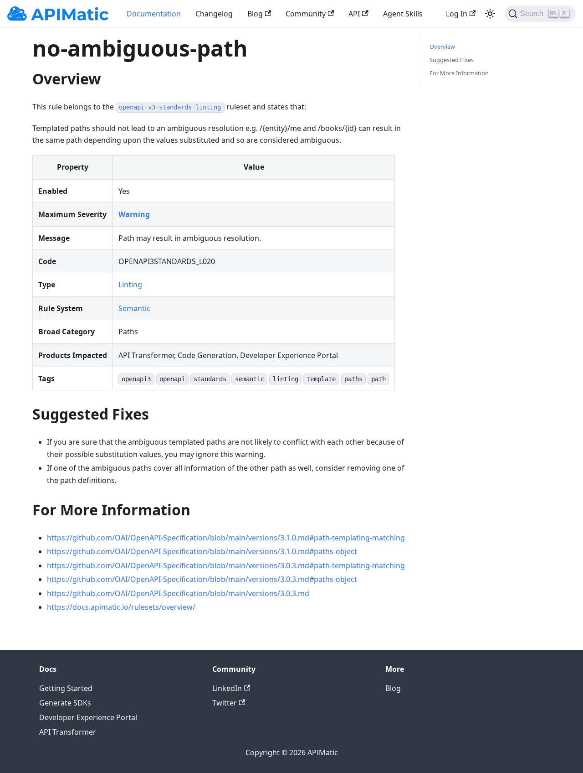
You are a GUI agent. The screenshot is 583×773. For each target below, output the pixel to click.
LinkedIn (227, 688)
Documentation (154, 14)
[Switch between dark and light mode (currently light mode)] (490, 13)
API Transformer (67, 732)
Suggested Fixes (452, 60)
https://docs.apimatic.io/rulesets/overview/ (121, 607)
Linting (130, 285)
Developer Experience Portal (88, 717)
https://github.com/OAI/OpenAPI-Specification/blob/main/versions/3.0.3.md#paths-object (202, 579)
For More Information (459, 73)
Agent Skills (403, 14)
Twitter (224, 703)
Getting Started (65, 688)
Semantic (134, 308)
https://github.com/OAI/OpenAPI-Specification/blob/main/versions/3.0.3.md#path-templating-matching (226, 565)
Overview (442, 46)
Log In (456, 14)
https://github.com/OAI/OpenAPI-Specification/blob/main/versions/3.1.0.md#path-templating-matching (226, 538)
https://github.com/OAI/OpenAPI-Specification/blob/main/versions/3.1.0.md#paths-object (202, 551)
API (354, 14)
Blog (255, 14)
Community (306, 14)
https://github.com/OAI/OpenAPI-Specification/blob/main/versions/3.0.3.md (178, 593)
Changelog (214, 14)
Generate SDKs (65, 703)
